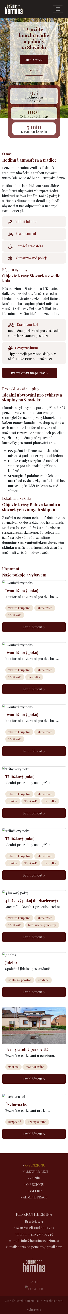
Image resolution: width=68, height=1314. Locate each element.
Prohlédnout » (34, 627)
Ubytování (34, 59)
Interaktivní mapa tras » (29, 373)
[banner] (14, 9)
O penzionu (35, 1165)
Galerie (35, 1190)
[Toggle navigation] (58, 9)
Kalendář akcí (35, 1171)
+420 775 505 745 (40, 1234)
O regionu (35, 1184)
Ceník (35, 1178)
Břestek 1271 (34, 1221)
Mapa (34, 70)
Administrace (35, 1197)
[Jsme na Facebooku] (34, 1288)
